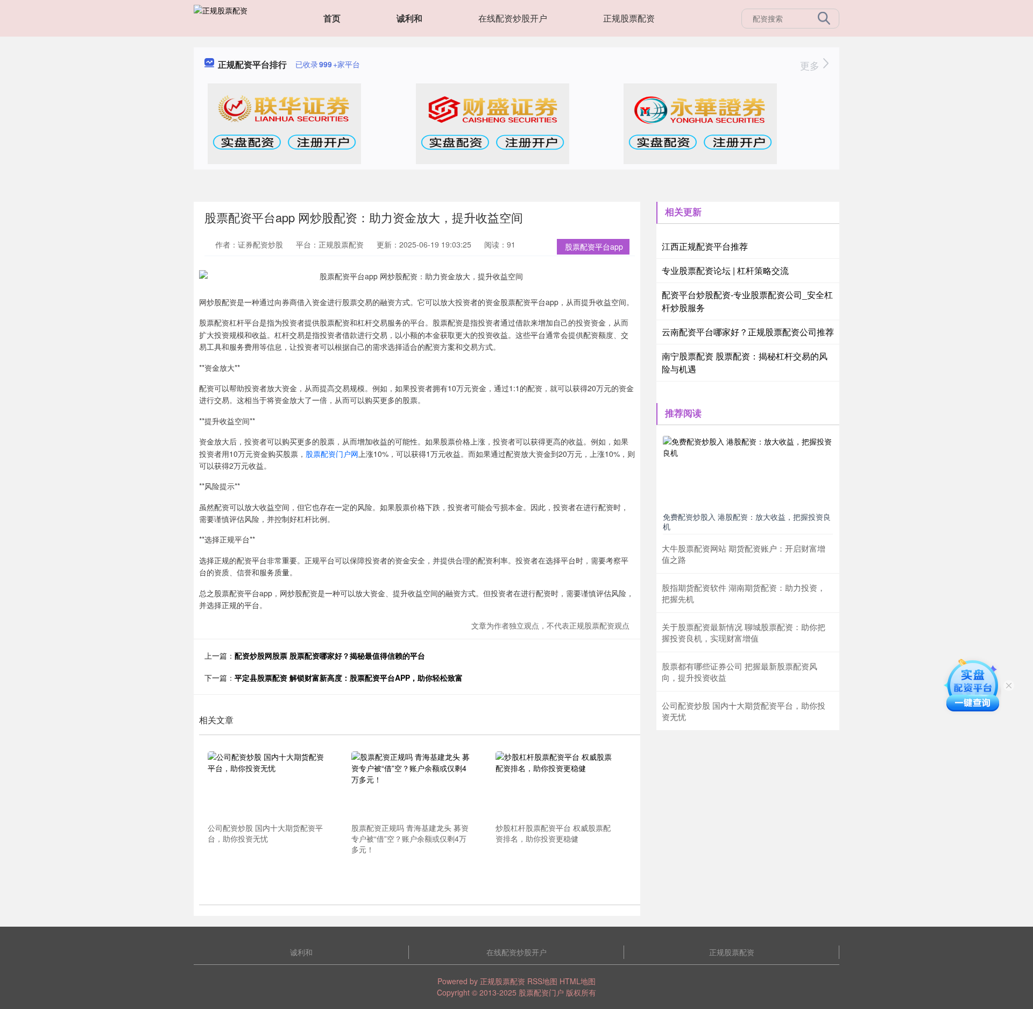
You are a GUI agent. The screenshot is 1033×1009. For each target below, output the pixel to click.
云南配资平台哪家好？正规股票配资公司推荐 (748, 332)
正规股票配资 (629, 18)
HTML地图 (578, 981)
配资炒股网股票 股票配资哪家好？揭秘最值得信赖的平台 (330, 655)
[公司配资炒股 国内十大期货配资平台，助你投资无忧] (269, 785)
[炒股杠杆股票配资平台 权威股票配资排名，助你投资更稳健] (557, 785)
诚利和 (409, 18)
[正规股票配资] (220, 17)
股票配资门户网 (332, 453)
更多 (811, 65)
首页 (332, 18)
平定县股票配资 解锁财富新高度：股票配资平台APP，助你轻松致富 (349, 677)
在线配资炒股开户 (512, 18)
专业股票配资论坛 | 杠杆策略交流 (725, 270)
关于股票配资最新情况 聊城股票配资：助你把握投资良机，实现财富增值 (743, 632)
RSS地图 (542, 981)
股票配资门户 (541, 992)
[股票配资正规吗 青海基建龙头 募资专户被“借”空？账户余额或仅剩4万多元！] (412, 785)
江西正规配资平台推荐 (705, 246)
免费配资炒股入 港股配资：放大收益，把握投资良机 (747, 521)
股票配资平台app (594, 246)
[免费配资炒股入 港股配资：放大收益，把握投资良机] (748, 471)
